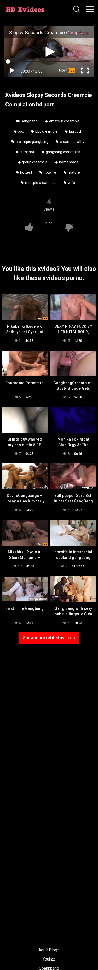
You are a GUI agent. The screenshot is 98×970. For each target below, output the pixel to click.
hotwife (49, 172)
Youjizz (49, 959)
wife (71, 182)
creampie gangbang (32, 142)
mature (73, 172)
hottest (25, 172)
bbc (20, 131)
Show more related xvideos (49, 637)
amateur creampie (64, 121)
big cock (75, 131)
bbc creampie (45, 131)
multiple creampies (40, 182)
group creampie (34, 162)
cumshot (26, 152)
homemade (68, 162)
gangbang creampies (62, 152)
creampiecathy (71, 142)
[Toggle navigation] (90, 9)
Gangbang (29, 121)
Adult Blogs (48, 949)
